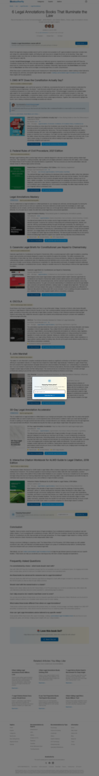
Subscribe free (49, 395)
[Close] (65, 379)
